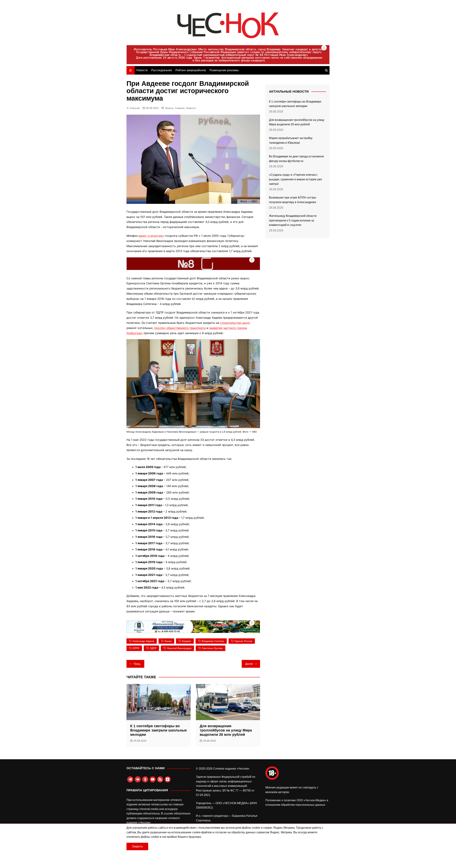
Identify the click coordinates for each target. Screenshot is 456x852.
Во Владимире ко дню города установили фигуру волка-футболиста (296, 159)
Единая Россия (243, 641)
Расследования (161, 70)
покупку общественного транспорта (180, 328)
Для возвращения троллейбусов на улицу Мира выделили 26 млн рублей (226, 730)
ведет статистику (151, 235)
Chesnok (135, 108)
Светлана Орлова (212, 648)
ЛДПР (153, 648)
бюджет (186, 641)
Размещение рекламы (224, 70)
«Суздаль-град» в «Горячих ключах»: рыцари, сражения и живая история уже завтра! (295, 179)
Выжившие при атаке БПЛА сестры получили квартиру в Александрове (292, 200)
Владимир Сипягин (213, 641)
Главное (180, 108)
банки (168, 641)
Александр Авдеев (143, 641)
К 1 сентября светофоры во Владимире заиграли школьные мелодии (158, 730)
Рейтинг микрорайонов (190, 70)
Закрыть (137, 846)
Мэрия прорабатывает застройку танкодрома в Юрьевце (290, 140)
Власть (169, 108)
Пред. (137, 663)
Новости (142, 70)
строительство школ (235, 323)
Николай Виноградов (179, 648)
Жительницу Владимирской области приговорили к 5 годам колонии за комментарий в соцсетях (293, 220)
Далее (249, 663)
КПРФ (136, 648)
